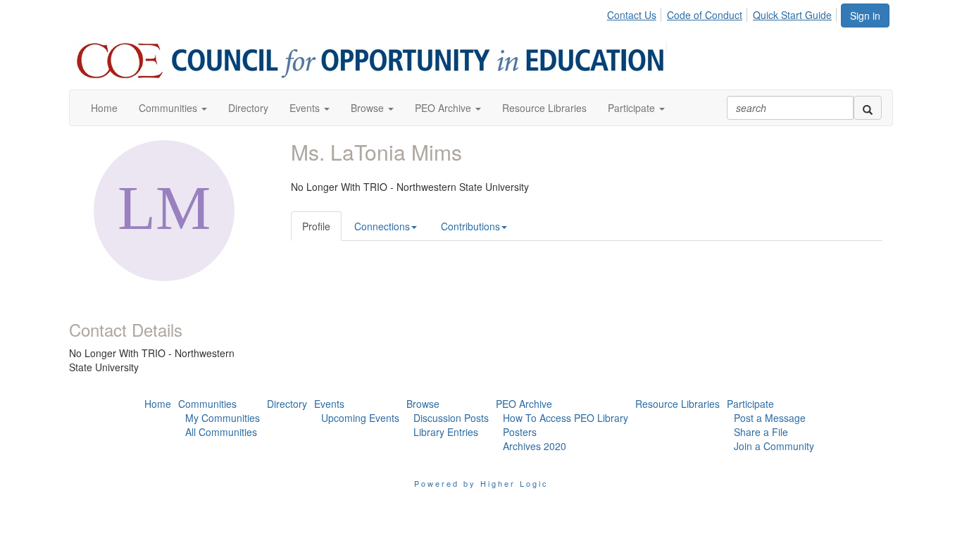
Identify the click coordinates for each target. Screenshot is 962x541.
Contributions (470, 226)
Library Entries (445, 432)
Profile (316, 226)
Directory (287, 404)
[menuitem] (636, 13)
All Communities (221, 432)
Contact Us (631, 15)
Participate (750, 404)
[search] (868, 108)
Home (157, 404)
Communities (207, 404)
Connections (382, 226)
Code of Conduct (704, 15)
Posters (520, 432)
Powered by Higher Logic (481, 483)
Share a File (761, 432)
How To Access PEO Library (565, 418)
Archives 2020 (534, 446)
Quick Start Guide (792, 15)
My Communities (222, 418)
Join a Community (774, 446)
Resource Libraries (677, 404)
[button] (173, 107)
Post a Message (770, 418)
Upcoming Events (360, 418)
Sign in (865, 15)
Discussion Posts (451, 418)
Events (329, 404)
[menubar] (723, 13)
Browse (422, 404)
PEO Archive (524, 404)
